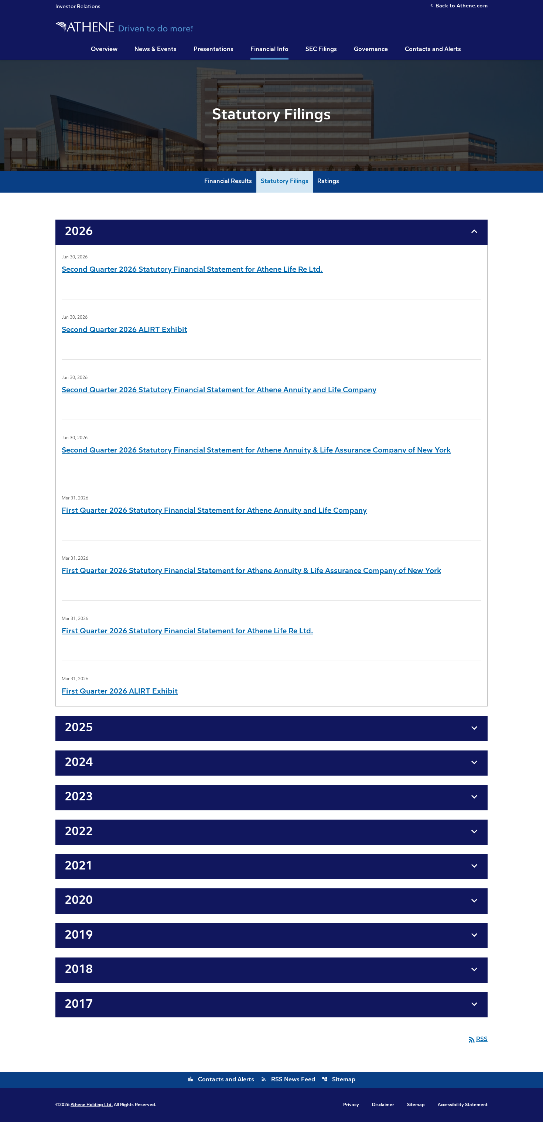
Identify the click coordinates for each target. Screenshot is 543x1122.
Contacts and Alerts (433, 49)
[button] (271, 232)
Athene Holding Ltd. (92, 1105)
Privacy (351, 1105)
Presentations (213, 49)
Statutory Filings (284, 181)
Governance (371, 49)
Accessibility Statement (463, 1105)
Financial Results (228, 181)
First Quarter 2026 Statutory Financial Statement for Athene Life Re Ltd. (187, 631)
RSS (477, 1040)
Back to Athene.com (462, 6)
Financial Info (269, 49)
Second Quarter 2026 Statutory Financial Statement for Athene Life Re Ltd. (192, 270)
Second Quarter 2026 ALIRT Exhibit (124, 330)
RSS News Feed (288, 1080)
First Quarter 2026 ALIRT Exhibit (120, 691)
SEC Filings (321, 49)
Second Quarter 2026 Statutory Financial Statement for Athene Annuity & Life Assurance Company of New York (256, 450)
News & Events (155, 49)
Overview (104, 49)
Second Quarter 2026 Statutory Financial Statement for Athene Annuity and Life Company (219, 390)
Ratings (328, 181)
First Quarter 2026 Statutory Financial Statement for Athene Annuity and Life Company (214, 511)
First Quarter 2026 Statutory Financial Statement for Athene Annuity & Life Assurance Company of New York (251, 571)
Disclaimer (383, 1105)
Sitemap (338, 1080)
